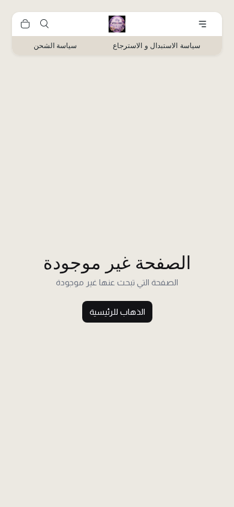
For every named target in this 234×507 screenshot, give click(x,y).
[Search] (44, 24)
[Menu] (203, 24)
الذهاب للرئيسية (117, 312)
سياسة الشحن (55, 45)
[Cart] (25, 24)
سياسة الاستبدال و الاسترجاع (156, 45)
